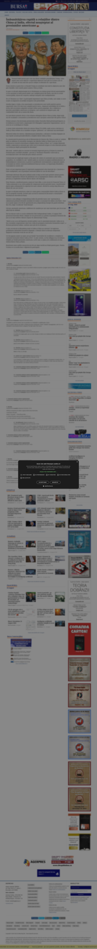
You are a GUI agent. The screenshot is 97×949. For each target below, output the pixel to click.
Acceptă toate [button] (42, 482)
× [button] (77, 461)
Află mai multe (51, 469)
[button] (48, 471)
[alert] (48, 474)
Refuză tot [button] (55, 482)
